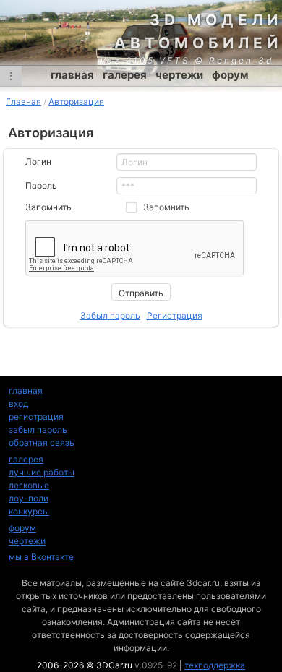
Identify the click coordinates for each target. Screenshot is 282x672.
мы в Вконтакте (41, 556)
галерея (125, 75)
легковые (29, 485)
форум (230, 75)
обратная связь (41, 442)
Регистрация (174, 315)
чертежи (179, 75)
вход (18, 403)
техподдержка (214, 665)
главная (72, 75)
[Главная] (141, 32)
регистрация (36, 416)
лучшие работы (41, 472)
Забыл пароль (110, 315)
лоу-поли (28, 498)
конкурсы (29, 511)
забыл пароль (38, 429)
